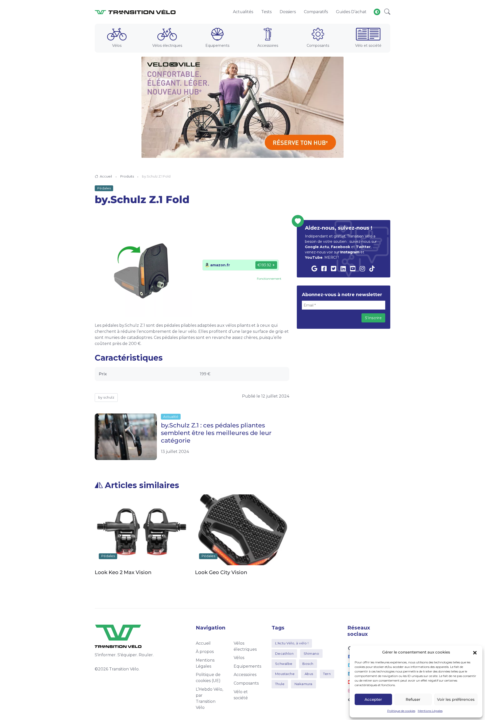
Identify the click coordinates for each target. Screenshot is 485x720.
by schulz (106, 397)
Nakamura (303, 684)
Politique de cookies (401, 711)
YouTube (314, 257)
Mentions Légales (430, 711)
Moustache (285, 674)
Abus (309, 674)
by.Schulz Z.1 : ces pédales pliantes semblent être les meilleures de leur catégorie (216, 433)
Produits (127, 176)
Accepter (373, 699)
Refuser (413, 699)
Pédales (104, 188)
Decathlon (284, 653)
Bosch (307, 664)
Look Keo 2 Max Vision (123, 572)
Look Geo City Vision (221, 572)
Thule (280, 684)
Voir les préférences (456, 699)
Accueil (106, 176)
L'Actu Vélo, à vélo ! (292, 643)
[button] (474, 652)
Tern (327, 674)
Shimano (311, 653)
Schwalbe (284, 664)
